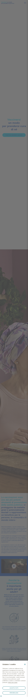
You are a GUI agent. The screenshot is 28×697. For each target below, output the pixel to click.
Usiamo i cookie (9, 664)
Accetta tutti (14, 688)
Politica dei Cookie (12, 682)
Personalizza (14, 692)
